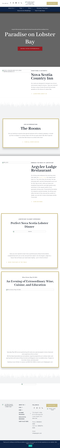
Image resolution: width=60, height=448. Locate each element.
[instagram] (13, 2)
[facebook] (10, 2)
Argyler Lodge (42, 177)
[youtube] (16, 2)
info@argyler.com (37, 433)
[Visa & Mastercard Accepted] (52, 408)
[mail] (18, 2)
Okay (30, 445)
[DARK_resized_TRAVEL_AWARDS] (28, 384)
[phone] (21, 2)
